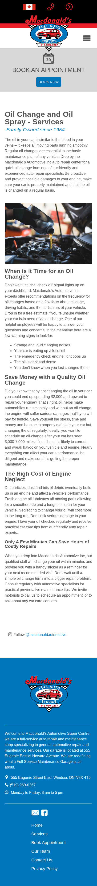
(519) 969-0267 (23, 785)
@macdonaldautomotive (46, 635)
